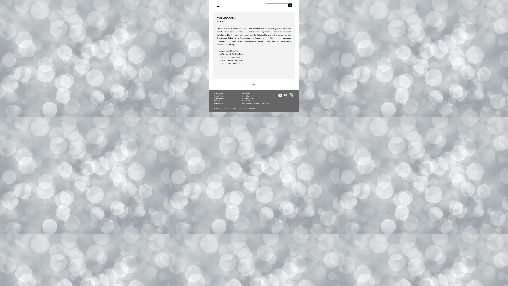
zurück (254, 84)
